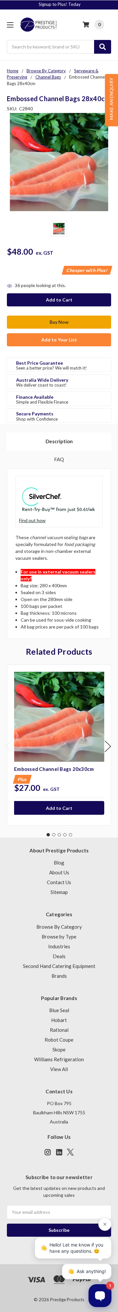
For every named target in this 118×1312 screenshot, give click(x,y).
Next (107, 746)
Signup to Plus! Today (60, 4)
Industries (59, 946)
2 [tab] (53, 834)
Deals (59, 956)
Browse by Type (59, 936)
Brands (59, 976)
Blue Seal (59, 1010)
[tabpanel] (59, 745)
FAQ (59, 459)
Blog (59, 863)
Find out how (32, 520)
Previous (8, 746)
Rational (59, 1030)
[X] (70, 1152)
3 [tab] (59, 834)
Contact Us (59, 882)
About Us (59, 872)
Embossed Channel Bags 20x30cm (54, 769)
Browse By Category (59, 927)
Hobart (59, 1020)
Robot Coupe (59, 1040)
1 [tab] (48, 834)
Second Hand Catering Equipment (59, 966)
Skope (59, 1049)
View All (59, 1069)
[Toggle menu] (10, 25)
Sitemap (59, 892)
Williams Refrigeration (59, 1059)
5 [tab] (70, 834)
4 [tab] (65, 834)
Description (59, 441)
